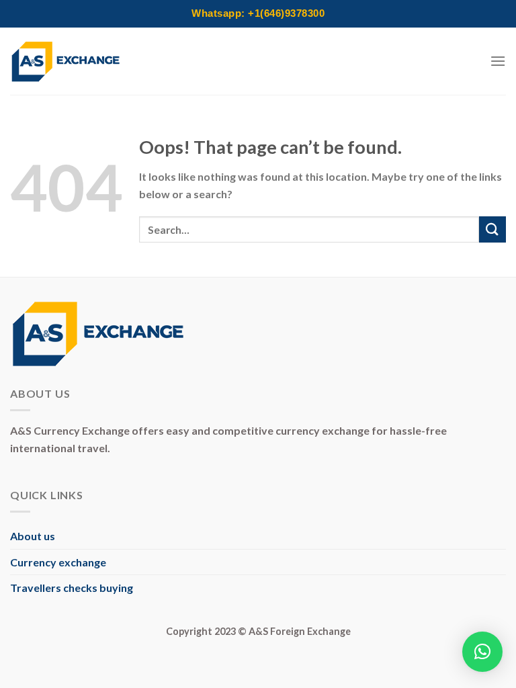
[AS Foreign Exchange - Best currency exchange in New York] (66, 61)
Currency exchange (58, 562)
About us (32, 535)
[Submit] (492, 229)
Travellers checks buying (71, 587)
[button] (482, 652)
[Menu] (498, 60)
